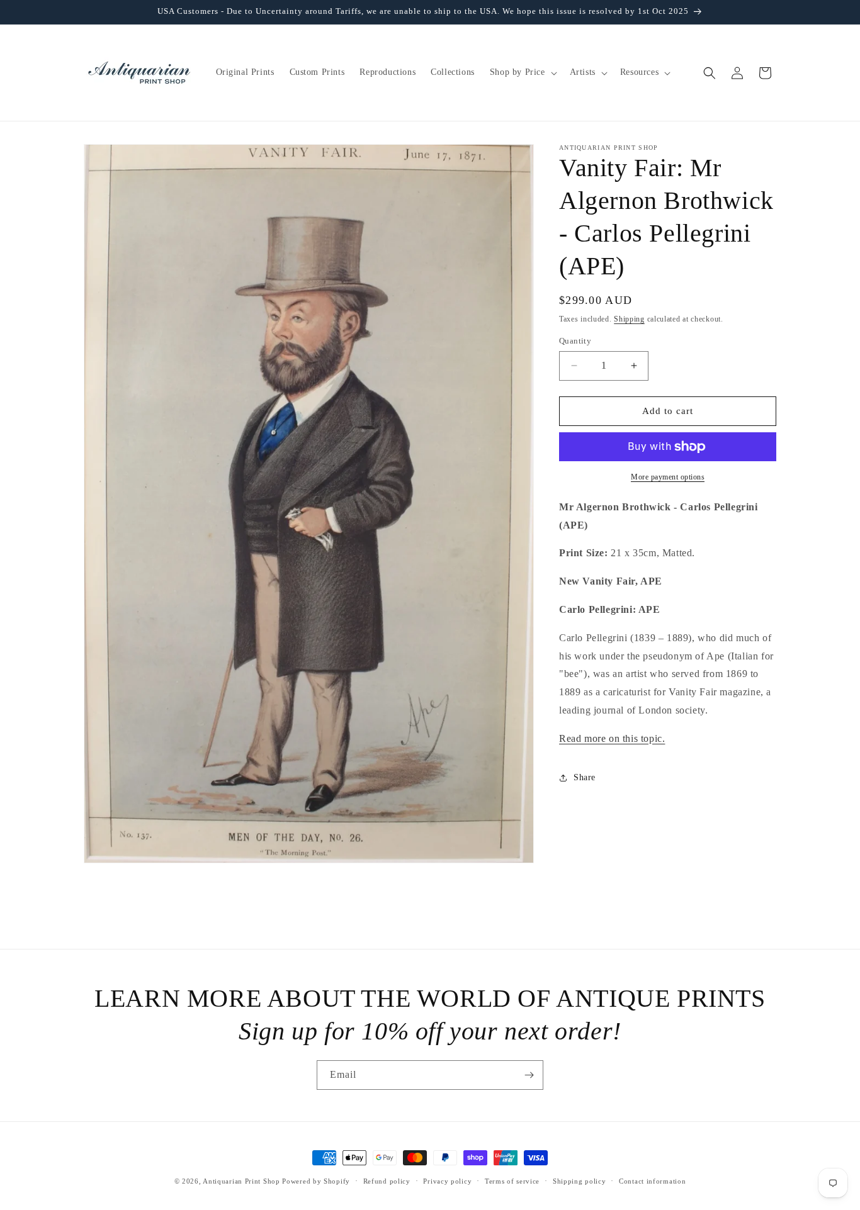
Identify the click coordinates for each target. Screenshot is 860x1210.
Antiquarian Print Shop (241, 1181)
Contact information (652, 1181)
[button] (522, 72)
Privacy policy (447, 1181)
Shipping (629, 319)
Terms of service (512, 1181)
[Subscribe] (529, 1075)
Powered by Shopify (316, 1181)
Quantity (575, 340)
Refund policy (386, 1181)
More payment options (667, 477)
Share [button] (585, 777)
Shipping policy (579, 1181)
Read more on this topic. (612, 738)
